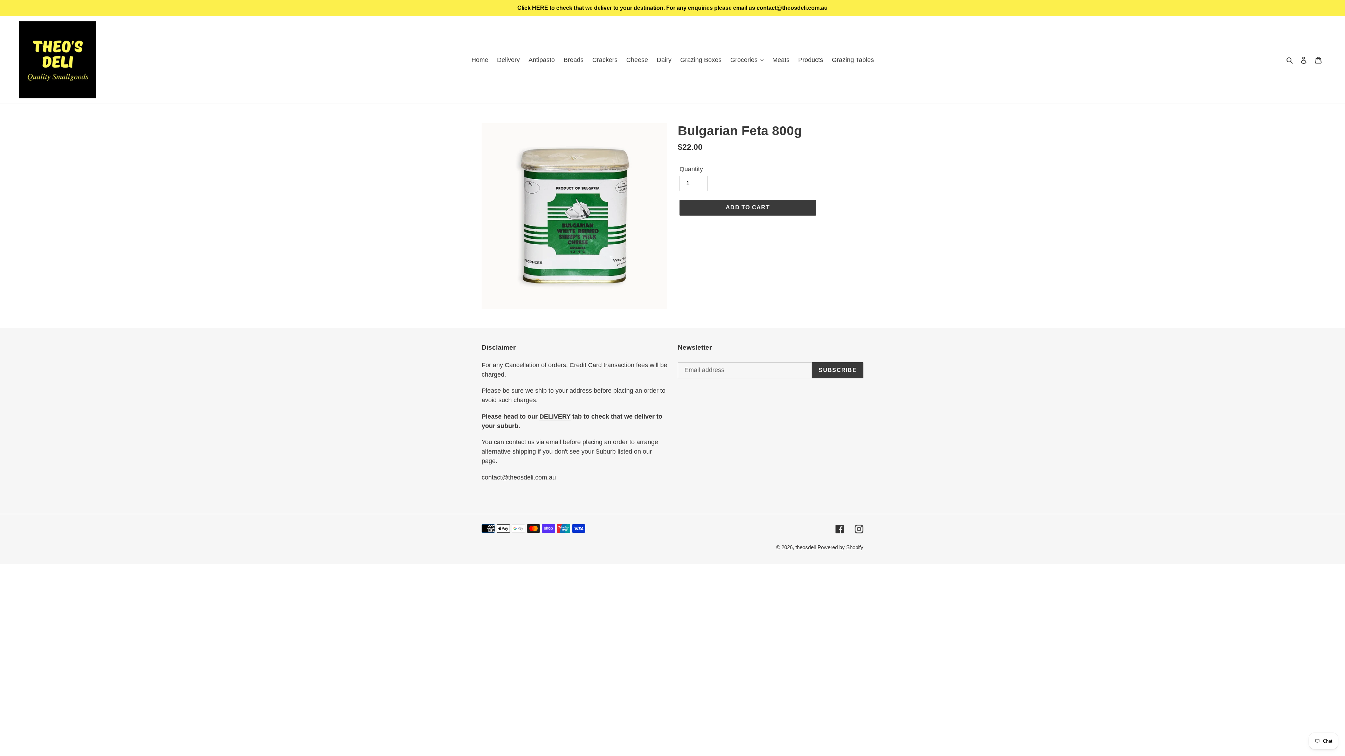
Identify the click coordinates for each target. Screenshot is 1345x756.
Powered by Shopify (840, 547)
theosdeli (805, 547)
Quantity (691, 169)
